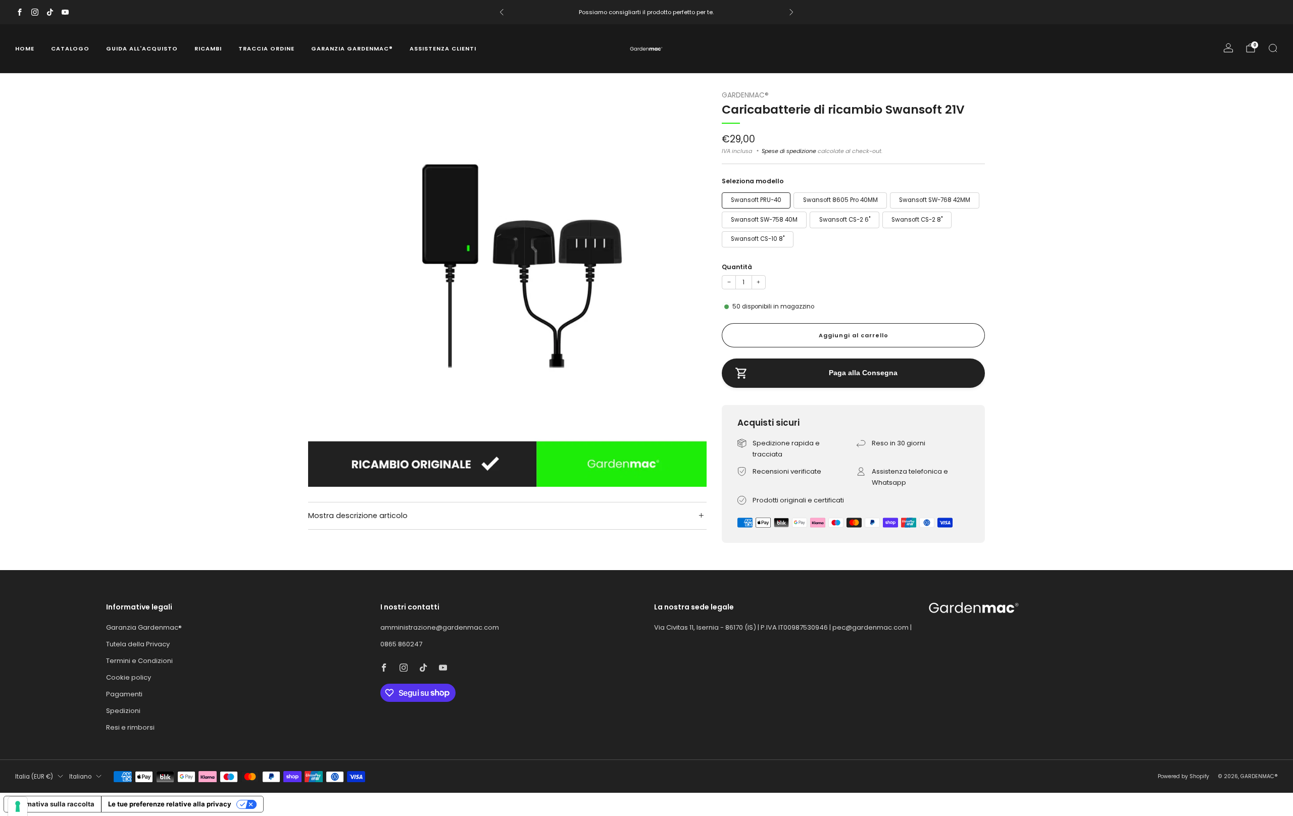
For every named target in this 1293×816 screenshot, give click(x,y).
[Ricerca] (1273, 48)
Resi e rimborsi (130, 727)
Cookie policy (128, 677)
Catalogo (70, 48)
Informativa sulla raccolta (52, 804)
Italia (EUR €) (34, 777)
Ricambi (208, 48)
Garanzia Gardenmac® (352, 48)
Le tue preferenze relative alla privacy (169, 804)
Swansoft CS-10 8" (757, 239)
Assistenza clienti (443, 48)
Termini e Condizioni (139, 661)
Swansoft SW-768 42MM (934, 200)
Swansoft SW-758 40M (764, 220)
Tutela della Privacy (138, 644)
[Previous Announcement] (501, 12)
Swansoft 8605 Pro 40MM (840, 200)
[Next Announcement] (791, 12)
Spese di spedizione (789, 151)
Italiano (80, 777)
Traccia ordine (266, 48)
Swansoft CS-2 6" (844, 220)
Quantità (737, 267)
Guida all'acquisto (142, 48)
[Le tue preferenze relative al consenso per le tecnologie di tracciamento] (17, 806)
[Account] (1228, 48)
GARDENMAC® (745, 95)
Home (24, 48)
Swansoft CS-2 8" (916, 220)
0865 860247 (401, 644)
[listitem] (646, 12)
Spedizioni (123, 711)
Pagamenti (124, 694)
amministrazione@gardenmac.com (439, 627)
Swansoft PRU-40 (756, 200)
